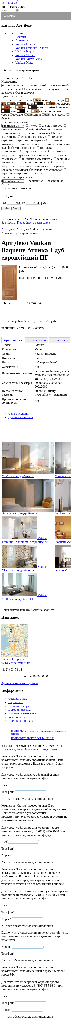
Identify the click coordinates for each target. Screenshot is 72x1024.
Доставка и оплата (20, 417)
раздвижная (55, 180)
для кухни (53, 89)
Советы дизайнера (36, 340)
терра (5, 114)
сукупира (27, 103)
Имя (4, 785)
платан (64, 107)
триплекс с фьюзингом (37, 158)
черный (25, 111)
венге (41, 103)
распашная (36, 180)
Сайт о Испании (19, 413)
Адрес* (6, 855)
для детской (13, 89)
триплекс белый (28, 144)
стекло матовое (52, 125)
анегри (23, 107)
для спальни (33, 89)
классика (11, 188)
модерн (26, 188)
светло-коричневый (48, 111)
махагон (10, 111)
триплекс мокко (24, 147)
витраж (38, 173)
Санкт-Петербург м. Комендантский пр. (16, 660)
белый (5, 118)
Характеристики (12, 340)
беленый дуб (44, 100)
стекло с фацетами (33, 136)
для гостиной (37, 85)
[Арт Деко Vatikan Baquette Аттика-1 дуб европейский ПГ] (9, 299)
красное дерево (60, 103)
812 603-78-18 (11, 3)
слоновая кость (55, 114)
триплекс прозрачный (32, 140)
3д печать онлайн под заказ (19, 683)
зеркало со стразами (14, 173)
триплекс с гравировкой (35, 155)
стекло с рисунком (37, 133)
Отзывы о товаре (59, 340)
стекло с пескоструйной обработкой (25, 129)
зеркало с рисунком (14, 169)
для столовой (60, 85)
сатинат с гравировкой (34, 166)
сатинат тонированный (36, 162)
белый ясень (13, 100)
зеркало (59, 166)
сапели (9, 107)
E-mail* (6, 946)
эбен (52, 107)
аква (29, 100)
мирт (61, 100)
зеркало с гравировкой (47, 169)
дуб (3, 103)
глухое (33, 125)
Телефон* (8, 792)
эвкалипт (38, 107)
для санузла (26, 92)
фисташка (34, 114)
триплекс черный (37, 151)
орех (13, 103)
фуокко (18, 114)
